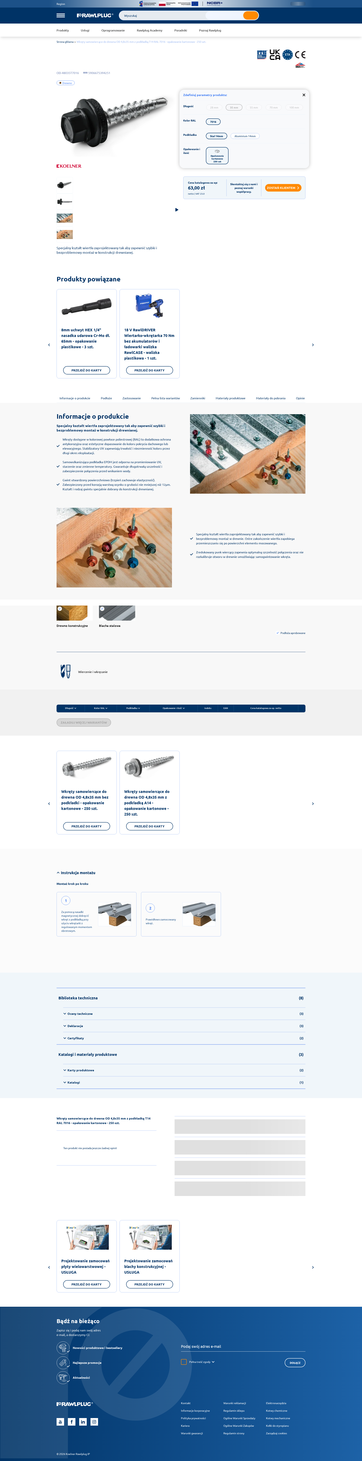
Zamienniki (197, 398)
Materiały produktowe (230, 398)
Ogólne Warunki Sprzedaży (239, 1418)
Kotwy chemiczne (276, 1410)
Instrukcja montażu (78, 872)
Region (61, 3)
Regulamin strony (233, 1433)
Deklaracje (185, 1026)
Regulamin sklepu (234, 1410)
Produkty (63, 30)
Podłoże (106, 398)
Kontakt (186, 1403)
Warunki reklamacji (234, 1403)
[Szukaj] (250, 15)
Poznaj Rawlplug (210, 30)
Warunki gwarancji (192, 1433)
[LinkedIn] (83, 1422)
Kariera (185, 1425)
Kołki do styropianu (277, 1425)
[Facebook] (71, 1422)
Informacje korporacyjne (195, 1410)
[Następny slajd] (313, 345)
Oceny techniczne (185, 1014)
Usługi (85, 30)
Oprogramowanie (113, 30)
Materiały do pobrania (270, 398)
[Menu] (61, 15)
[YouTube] (60, 1422)
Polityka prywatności (193, 1418)
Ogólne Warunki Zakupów (238, 1425)
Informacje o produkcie (75, 398)
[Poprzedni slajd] (49, 345)
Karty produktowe (185, 1070)
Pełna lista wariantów (165, 398)
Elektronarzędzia (276, 1403)
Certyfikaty (185, 1038)
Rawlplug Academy (149, 30)
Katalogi (185, 1082)
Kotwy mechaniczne (278, 1418)
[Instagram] (94, 1422)
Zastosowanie (132, 398)
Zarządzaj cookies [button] (276, 1433)
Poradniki (180, 30)
